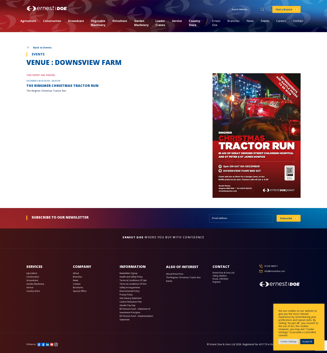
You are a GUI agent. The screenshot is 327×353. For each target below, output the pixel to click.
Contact (298, 21)
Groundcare (76, 21)
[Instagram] (56, 344)
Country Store (194, 23)
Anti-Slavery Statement (130, 298)
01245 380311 (271, 266)
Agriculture (28, 21)
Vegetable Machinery (98, 23)
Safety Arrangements (130, 287)
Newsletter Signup (128, 273)
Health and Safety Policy (131, 276)
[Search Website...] (262, 9)
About (76, 273)
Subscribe (286, 218)
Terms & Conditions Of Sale (133, 280)
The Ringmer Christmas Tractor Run (183, 277)
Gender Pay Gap (127, 305)
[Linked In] (47, 344)
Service (177, 21)
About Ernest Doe (174, 273)
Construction (52, 21)
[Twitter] (43, 344)
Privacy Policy (126, 294)
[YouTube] (51, 344)
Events (265, 21)
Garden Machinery (141, 23)
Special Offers (80, 291)
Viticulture (119, 21)
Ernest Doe (216, 23)
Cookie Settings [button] (289, 341)
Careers (281, 21)
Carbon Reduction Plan (131, 301)
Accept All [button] (307, 341)
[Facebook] (39, 344)
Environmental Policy (129, 291)
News (250, 21)
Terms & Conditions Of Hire (133, 283)
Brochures (78, 287)
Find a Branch (284, 9)
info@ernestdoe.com (274, 271)
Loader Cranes (160, 23)
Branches (233, 21)
